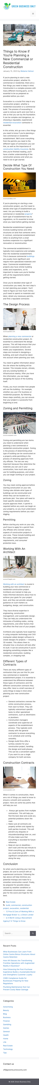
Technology (8, 1049)
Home (5, 1039)
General (6, 1031)
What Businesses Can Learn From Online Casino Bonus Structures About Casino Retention (19, 954)
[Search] (33, 933)
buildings (30, 256)
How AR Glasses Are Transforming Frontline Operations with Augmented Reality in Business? (18, 963)
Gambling (7, 1024)
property (28, 214)
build (8, 905)
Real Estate (10, 902)
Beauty (6, 1010)
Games (6, 1028)
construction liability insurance (15, 149)
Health (6, 1035)
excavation (14, 908)
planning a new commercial (19, 336)
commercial (16, 905)
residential (24, 908)
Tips (5, 1053)
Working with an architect (13, 584)
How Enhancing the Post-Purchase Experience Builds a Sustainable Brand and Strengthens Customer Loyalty (19, 972)
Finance (6, 1021)
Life (4, 1042)
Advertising (8, 1007)
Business (7, 1017)
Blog (5, 1014)
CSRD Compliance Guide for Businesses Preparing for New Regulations (15, 981)
